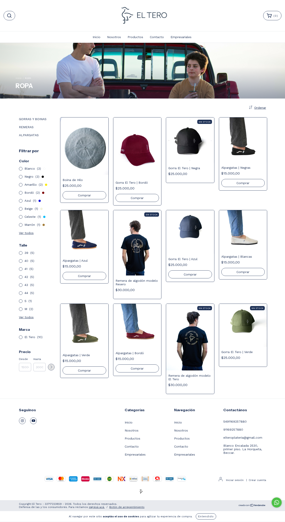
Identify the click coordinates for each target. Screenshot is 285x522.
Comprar (84, 195)
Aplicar (51, 367)
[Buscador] (9, 15)
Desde (23, 359)
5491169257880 (235, 421)
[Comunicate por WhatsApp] (277, 502)
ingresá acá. (97, 507)
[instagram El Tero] (22, 420)
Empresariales (181, 37)
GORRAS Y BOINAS (33, 119)
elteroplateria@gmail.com (242, 437)
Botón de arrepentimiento (127, 507)
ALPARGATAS (29, 135)
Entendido (206, 516)
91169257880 (233, 429)
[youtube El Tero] (33, 420)
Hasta (37, 359)
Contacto (157, 37)
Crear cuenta (257, 480)
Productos (135, 37)
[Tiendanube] (252, 506)
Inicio (96, 37)
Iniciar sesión (235, 480)
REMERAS (26, 127)
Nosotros (114, 37)
